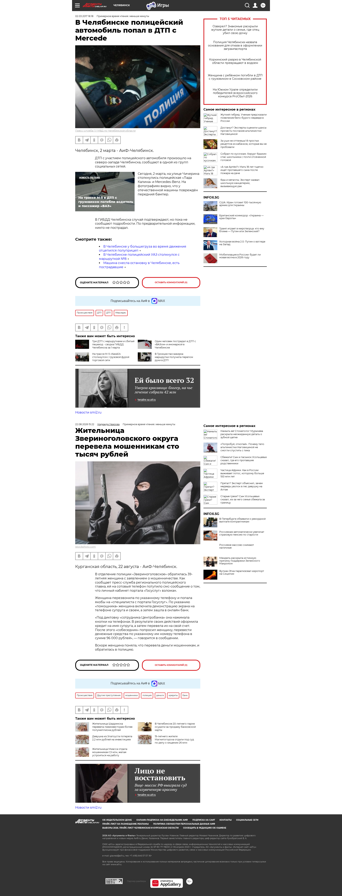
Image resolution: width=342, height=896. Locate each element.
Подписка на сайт (203, 820)
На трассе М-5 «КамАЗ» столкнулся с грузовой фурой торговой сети (110, 357)
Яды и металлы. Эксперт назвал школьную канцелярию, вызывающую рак (239, 183)
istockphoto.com (85, 546)
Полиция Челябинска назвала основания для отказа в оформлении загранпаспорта (235, 46)
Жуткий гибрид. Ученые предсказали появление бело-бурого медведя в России (243, 117)
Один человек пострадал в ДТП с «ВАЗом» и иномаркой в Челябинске (175, 344)
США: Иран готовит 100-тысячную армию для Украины (240, 204)
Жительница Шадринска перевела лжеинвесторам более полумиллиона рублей (112, 726)
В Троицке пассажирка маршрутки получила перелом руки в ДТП (174, 357)
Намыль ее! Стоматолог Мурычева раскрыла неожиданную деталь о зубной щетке (241, 434)
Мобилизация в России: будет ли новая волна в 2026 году (240, 256)
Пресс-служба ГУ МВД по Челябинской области (105, 130)
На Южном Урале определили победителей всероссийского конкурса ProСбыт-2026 (235, 93)
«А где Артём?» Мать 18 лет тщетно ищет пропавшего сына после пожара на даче (241, 170)
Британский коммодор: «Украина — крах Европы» (241, 217)
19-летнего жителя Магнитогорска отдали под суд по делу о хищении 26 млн (174, 739)
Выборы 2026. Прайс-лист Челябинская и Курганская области (140, 828)
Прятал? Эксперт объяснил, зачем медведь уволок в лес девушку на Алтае (241, 486)
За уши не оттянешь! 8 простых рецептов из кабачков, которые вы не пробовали (243, 144)
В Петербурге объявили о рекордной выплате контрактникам (242, 520)
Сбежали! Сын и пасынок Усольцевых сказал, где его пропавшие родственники (243, 460)
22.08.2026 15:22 (84, 424)
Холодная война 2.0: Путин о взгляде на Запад (242, 243)
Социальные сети (247, 820)
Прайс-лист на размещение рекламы (125, 824)
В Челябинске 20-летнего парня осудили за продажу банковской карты (175, 726)
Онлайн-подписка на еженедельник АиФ (162, 820)
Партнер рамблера (136, 881)
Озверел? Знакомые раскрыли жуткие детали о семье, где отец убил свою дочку (235, 30)
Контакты (225, 820)
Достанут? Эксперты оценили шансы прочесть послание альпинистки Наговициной (243, 130)
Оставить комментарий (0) (171, 282)
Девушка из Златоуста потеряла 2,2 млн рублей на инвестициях (112, 738)
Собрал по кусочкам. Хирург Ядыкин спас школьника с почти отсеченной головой (243, 157)
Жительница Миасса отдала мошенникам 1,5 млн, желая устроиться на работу (109, 752)
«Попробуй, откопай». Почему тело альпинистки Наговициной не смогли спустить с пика (242, 447)
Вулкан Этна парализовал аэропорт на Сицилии (241, 572)
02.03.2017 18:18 (84, 16)
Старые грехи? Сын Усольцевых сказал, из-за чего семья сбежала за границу (242, 499)
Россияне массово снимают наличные (236, 546)
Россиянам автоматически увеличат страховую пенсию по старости (241, 533)
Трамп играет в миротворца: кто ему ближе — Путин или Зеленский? (241, 230)
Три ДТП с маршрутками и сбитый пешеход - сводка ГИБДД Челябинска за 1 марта (113, 344)
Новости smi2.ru (88, 412)
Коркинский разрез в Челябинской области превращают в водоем (235, 61)
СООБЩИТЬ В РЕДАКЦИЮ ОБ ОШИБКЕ (204, 828)
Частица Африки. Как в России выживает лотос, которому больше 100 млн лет (242, 473)
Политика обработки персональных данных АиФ (184, 824)
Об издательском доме (117, 820)
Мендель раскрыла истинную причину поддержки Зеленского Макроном (239, 561)
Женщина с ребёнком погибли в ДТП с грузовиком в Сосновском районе (235, 77)
